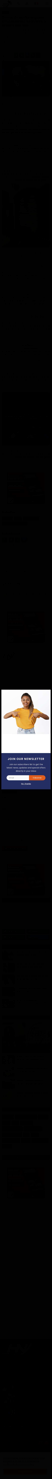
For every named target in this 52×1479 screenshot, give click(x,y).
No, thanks (26, 783)
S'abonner (37, 778)
